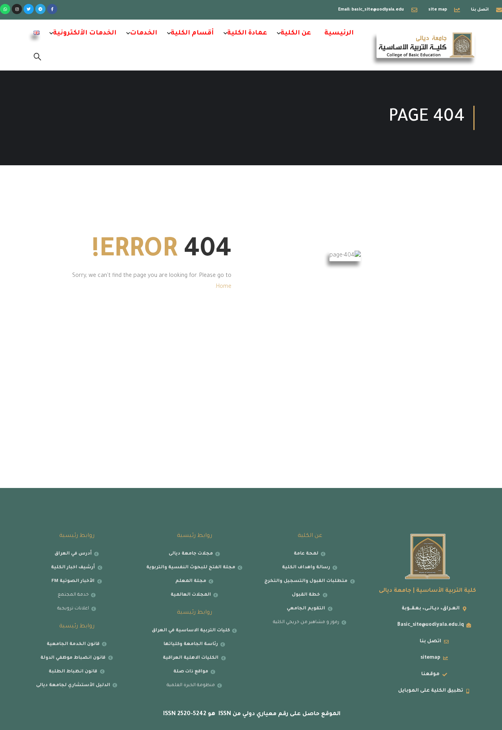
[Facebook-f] (52, 9)
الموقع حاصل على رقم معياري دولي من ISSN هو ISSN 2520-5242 (251, 714)
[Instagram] (17, 9)
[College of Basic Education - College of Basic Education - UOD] (425, 45)
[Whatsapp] (5, 9)
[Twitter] (29, 9)
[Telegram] (40, 9)
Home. (223, 287)
